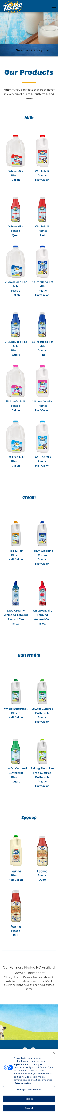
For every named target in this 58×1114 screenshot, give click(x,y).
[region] (29, 1081)
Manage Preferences (29, 1089)
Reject (29, 1098)
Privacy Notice (23, 1083)
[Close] (54, 1053)
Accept (29, 1108)
